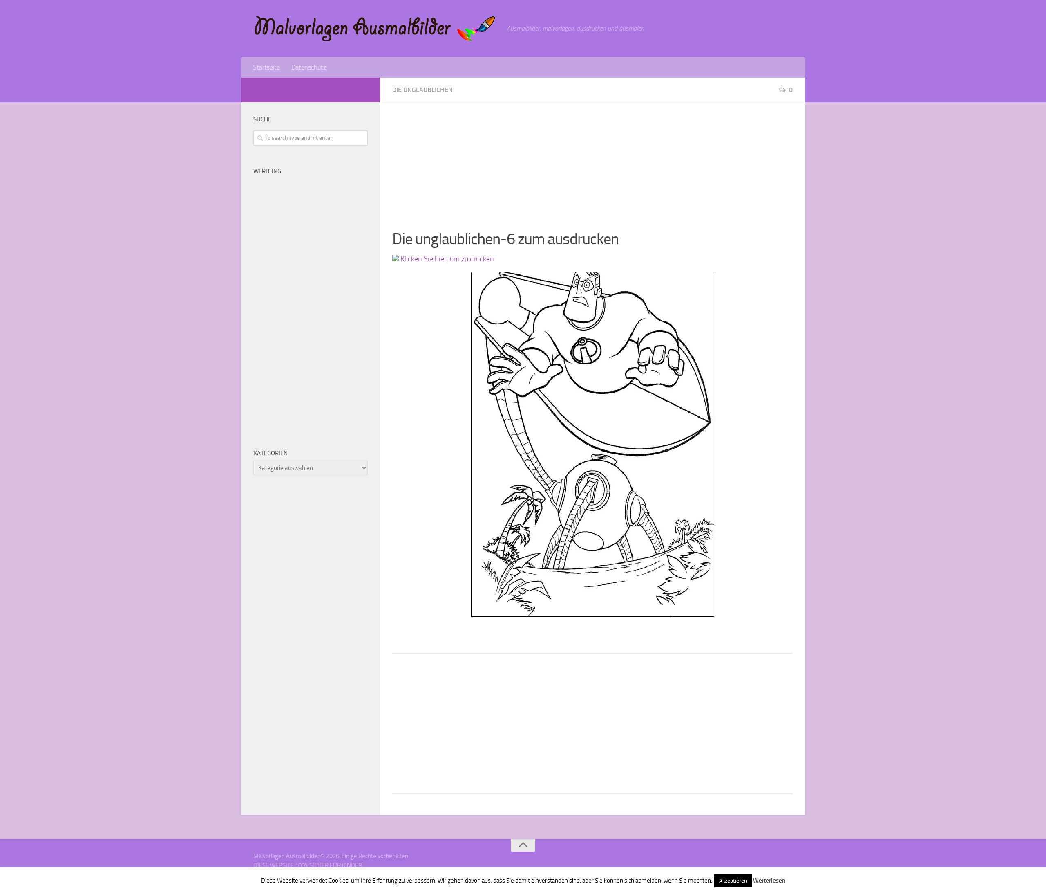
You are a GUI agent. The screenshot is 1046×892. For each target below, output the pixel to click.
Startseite (266, 67)
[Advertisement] (592, 159)
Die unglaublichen (422, 90)
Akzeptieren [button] (733, 881)
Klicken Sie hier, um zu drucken (446, 258)
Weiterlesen (769, 880)
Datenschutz (308, 67)
